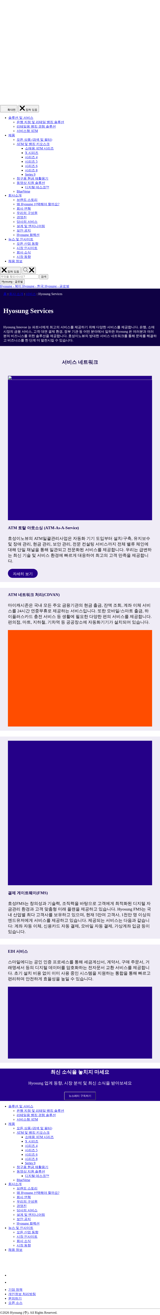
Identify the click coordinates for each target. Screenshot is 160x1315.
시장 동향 (24, 257)
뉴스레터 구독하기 (80, 1095)
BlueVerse (23, 191)
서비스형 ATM (27, 131)
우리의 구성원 (27, 213)
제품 (11, 135)
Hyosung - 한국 (33, 286)
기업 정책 (15, 1289)
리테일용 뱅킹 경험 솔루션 (36, 126)
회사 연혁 (24, 208)
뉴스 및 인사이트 (20, 239)
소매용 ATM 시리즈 (39, 148)
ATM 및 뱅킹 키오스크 (33, 144)
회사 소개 (16, 294)
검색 (44, 277)
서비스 (31, 294)
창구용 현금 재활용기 (32, 178)
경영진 (22, 217)
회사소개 (15, 195)
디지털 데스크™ (37, 187)
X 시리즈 (31, 153)
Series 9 (30, 174)
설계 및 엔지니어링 (31, 226)
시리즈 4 (31, 157)
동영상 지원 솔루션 (31, 183)
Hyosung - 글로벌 (57, 286)
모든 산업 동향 (27, 243)
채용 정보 (15, 261)
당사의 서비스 (27, 221)
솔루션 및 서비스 (20, 117)
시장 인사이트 (27, 248)
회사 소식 (24, 252)
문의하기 (15, 1298)
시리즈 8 (31, 170)
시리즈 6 (31, 166)
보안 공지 (24, 230)
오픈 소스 (15, 1303)
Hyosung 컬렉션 (28, 235)
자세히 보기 (23, 572)
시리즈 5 (31, 161)
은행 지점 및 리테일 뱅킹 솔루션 (40, 122)
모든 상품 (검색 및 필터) (34, 139)
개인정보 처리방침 (22, 1294)
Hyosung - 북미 (11, 286)
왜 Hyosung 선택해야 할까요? (38, 204)
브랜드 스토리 (27, 200)
